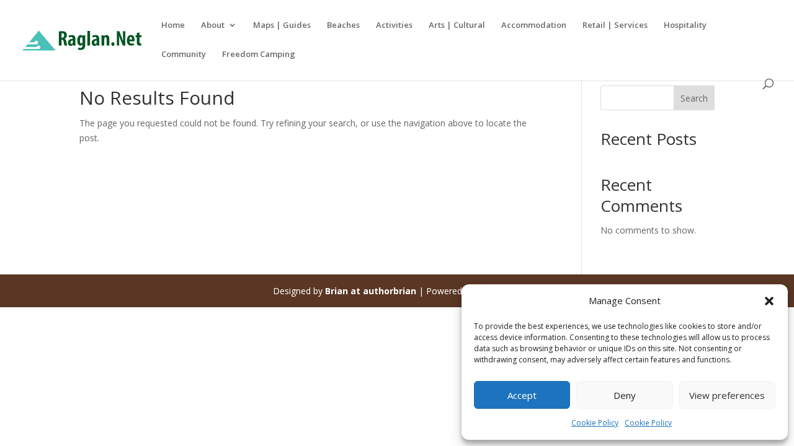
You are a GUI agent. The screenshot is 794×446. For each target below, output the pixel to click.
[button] (769, 301)
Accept (522, 395)
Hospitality (685, 25)
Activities (394, 25)
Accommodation (533, 25)
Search (694, 98)
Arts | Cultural (457, 25)
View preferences (727, 395)
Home (173, 25)
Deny (624, 395)
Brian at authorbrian (370, 291)
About (213, 25)
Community (183, 54)
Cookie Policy (594, 423)
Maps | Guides (282, 25)
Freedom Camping (258, 54)
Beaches (343, 25)
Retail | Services (615, 25)
